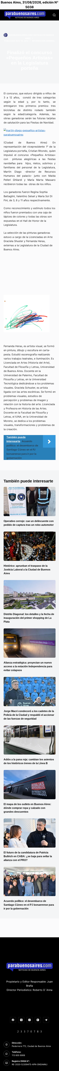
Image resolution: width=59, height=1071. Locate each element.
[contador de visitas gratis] (29, 1031)
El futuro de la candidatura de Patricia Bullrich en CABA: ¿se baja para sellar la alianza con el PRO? (28, 856)
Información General (43, 41)
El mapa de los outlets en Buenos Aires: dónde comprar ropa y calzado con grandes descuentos (27, 808)
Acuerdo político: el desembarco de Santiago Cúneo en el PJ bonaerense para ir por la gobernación (29, 905)
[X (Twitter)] (21, 1020)
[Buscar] (54, 15)
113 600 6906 (18, 1055)
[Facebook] (13, 1020)
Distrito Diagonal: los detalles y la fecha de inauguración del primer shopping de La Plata (29, 618)
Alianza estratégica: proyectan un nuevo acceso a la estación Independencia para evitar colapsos (28, 666)
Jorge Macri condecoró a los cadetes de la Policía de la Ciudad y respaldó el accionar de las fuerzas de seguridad (29, 715)
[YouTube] (38, 1020)
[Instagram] (30, 1020)
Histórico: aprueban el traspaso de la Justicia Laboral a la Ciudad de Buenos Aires (27, 569)
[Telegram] (46, 1020)
